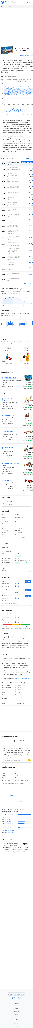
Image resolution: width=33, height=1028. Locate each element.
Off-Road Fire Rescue (10, 815)
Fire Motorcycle (8, 821)
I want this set (8, 504)
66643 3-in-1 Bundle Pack (10, 378)
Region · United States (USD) (17, 994)
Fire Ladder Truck (9, 824)
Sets (2, 6)
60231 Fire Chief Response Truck (10, 464)
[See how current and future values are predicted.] (30, 571)
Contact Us (16, 1027)
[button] (27, 81)
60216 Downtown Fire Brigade (9, 399)
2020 (6, 382)
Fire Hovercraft (9, 832)
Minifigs (16, 1011)
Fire (10, 6)
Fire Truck (7, 817)
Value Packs (18, 380)
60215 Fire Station (8, 415)
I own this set (8, 501)
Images (22, 55)
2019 (6, 404)
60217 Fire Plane (7, 432)
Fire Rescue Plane (9, 830)
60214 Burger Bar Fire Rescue (9, 448)
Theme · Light (17, 998)
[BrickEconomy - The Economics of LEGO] (7, 2)
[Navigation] (29, 2)
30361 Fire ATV (7, 480)
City (6, 6)
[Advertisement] (16, 27)
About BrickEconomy (16, 1024)
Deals (16, 1014)
